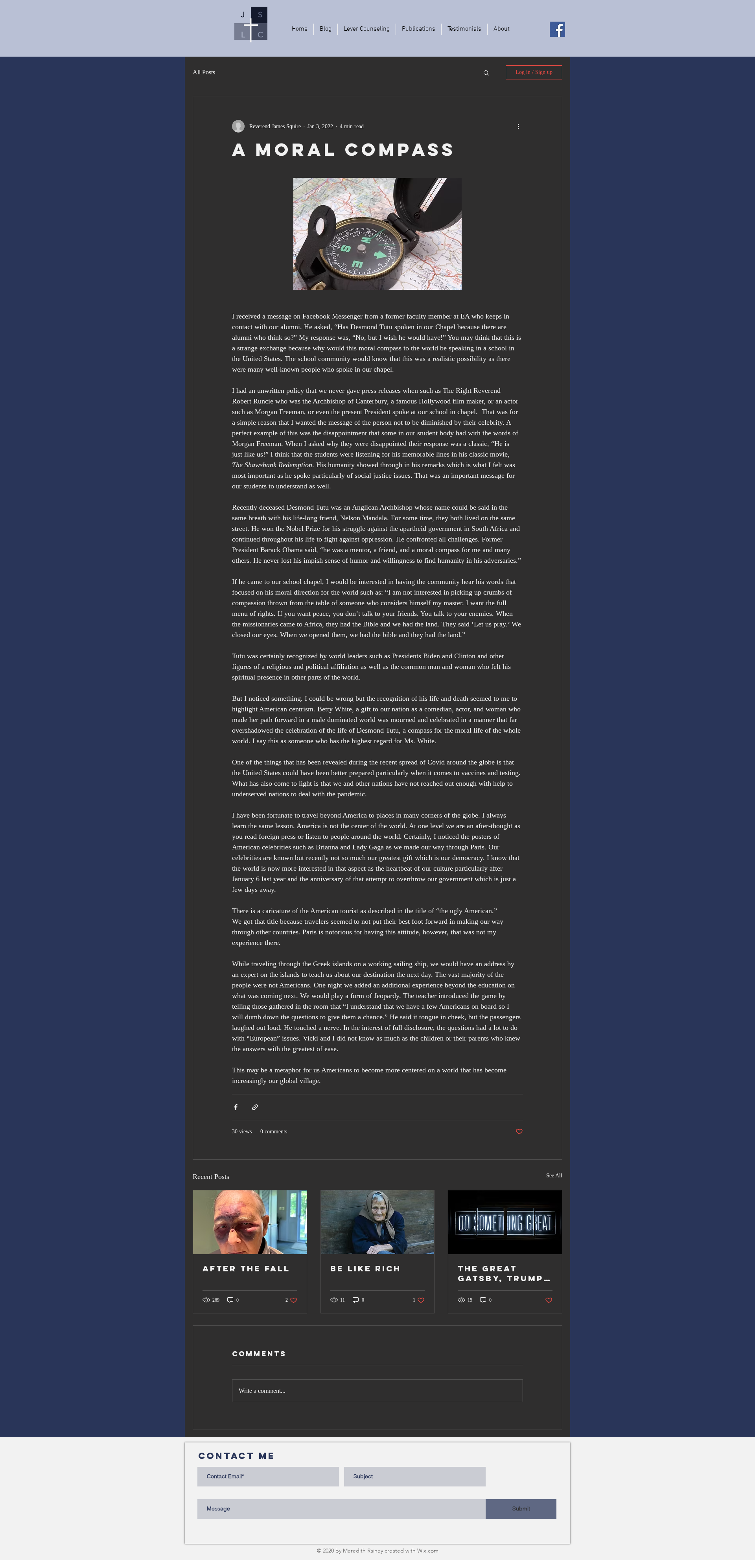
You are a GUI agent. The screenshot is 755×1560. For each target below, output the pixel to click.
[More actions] (518, 126)
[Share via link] (255, 1107)
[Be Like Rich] (378, 1222)
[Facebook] (557, 29)
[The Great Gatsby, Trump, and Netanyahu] (505, 1222)
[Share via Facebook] (235, 1107)
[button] (486, 72)
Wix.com (427, 1550)
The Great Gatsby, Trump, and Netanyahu (503, 1273)
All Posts (204, 72)
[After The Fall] (250, 1222)
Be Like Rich (365, 1268)
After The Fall (246, 1268)
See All (554, 1176)
